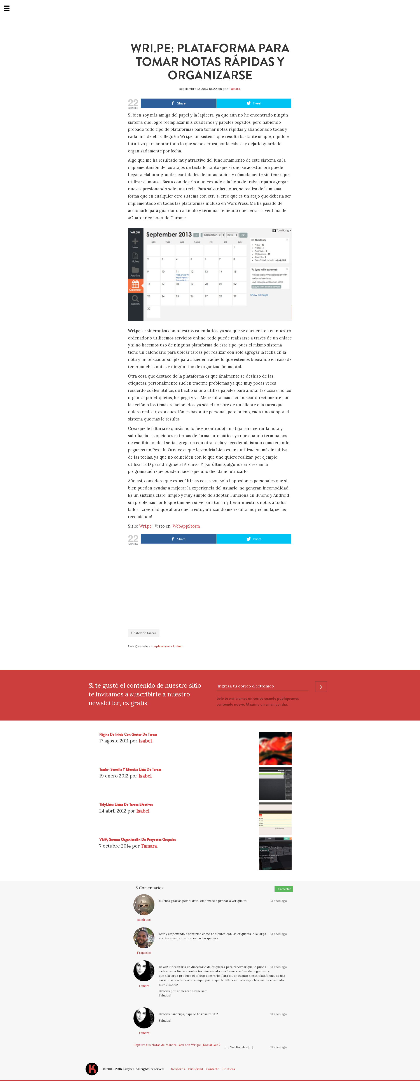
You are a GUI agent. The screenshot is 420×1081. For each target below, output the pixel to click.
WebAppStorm (186, 526)
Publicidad (195, 1069)
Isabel (145, 741)
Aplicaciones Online (168, 646)
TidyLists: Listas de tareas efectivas (126, 804)
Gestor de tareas (143, 633)
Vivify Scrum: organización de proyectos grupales (137, 839)
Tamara (234, 89)
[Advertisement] (210, 584)
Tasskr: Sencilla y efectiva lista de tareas (130, 769)
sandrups (144, 920)
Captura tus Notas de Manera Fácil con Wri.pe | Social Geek (176, 1045)
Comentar (284, 888)
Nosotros (178, 1069)
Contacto (212, 1069)
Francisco (144, 953)
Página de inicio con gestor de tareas (128, 734)
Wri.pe (145, 526)
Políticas (228, 1069)
